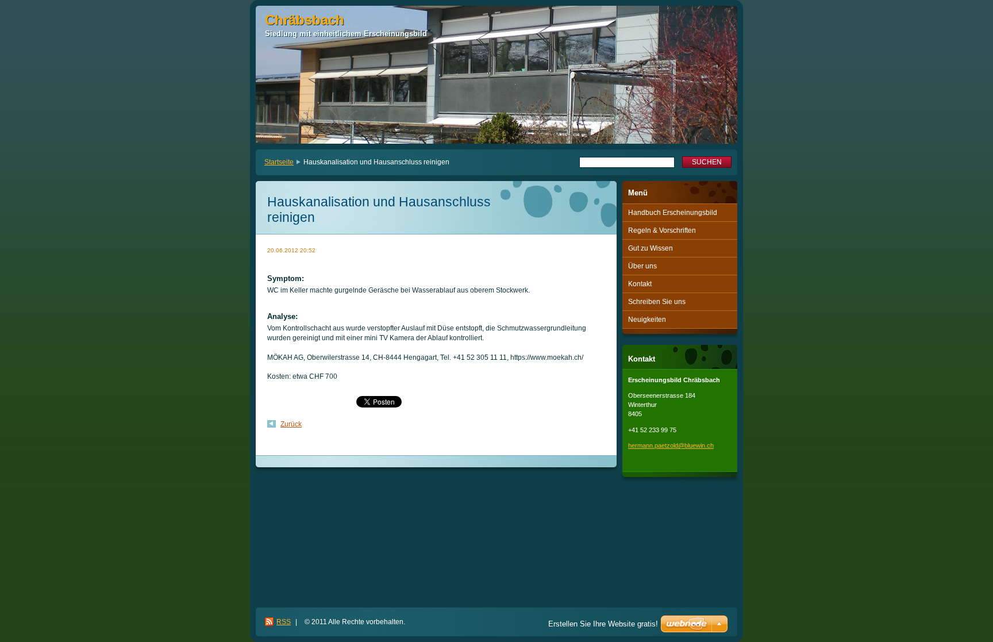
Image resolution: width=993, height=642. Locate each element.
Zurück (291, 424)
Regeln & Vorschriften (662, 230)
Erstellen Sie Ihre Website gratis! (603, 624)
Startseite (279, 162)
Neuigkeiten (647, 320)
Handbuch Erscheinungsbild (672, 213)
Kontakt (640, 284)
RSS (283, 622)
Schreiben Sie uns (657, 302)
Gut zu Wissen (650, 248)
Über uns (642, 266)
